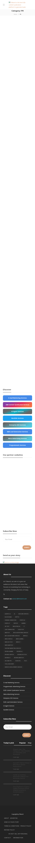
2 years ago (11, 54)
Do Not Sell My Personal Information (18, 834)
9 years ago (16, 769)
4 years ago (14, 285)
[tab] (22, 743)
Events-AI (22, 620)
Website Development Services (13, 667)
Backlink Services (23, 614)
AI (14, 614)
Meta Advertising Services (20, 632)
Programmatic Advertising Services (14, 686)
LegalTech (21, 629)
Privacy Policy (25, 826)
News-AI (25, 635)
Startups (18, 660)
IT (24, 626)
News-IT (18, 642)
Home (15, 14)
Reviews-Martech (19, 657)
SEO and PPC (8, 660)
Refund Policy (9, 830)
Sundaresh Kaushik (8, 358)
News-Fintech (8, 639)
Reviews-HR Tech (22, 654)
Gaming (23, 623)
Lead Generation (9, 629)
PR (6, 31)
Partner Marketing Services (13, 648)
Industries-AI (16, 626)
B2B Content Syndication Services (14, 690)
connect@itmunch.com (19, 599)
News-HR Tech (9, 642)
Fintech (16, 623)
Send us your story (11, 822)
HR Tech (7, 626)
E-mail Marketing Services (11, 682)
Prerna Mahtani (7, 229)
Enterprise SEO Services (10, 698)
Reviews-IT (7, 657)
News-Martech (9, 645)
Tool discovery (9, 664)
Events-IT (7, 623)
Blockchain (8, 617)
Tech (25, 660)
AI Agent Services (8, 706)
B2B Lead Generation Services (13, 702)
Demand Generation (10, 620)
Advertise (14, 818)
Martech (7, 632)
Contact (7, 838)
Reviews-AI (19, 651)
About (6, 818)
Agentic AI (7, 614)
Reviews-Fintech (9, 654)
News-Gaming (19, 639)
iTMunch (5, 54)
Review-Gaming (9, 651)
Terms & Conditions (11, 826)
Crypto (17, 617)
